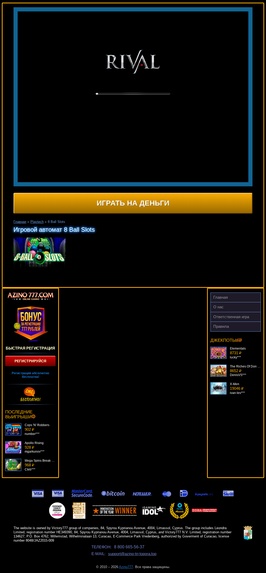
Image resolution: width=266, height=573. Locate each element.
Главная (220, 297)
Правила (221, 326)
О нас (218, 307)
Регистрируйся (30, 361)
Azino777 (126, 567)
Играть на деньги (133, 203)
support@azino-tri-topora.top (132, 553)
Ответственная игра (231, 317)
